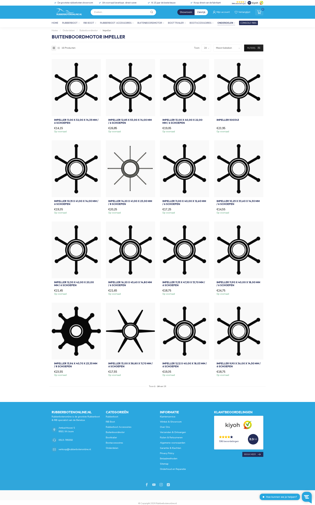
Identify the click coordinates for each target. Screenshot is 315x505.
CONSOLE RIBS (248, 22)
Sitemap (164, 463)
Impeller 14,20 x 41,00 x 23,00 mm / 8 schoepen (130, 203)
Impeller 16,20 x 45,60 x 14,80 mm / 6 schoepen (130, 284)
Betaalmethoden (168, 458)
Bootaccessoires (200, 22)
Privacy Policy (167, 453)
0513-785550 (66, 440)
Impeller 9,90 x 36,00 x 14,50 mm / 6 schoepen (239, 365)
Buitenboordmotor (149, 22)
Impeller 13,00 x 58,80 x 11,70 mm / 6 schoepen (130, 365)
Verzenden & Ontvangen (173, 432)
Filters (251, 48)
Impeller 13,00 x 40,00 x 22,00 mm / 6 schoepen (182, 121)
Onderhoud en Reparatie (173, 469)
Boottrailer (176, 22)
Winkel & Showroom (171, 421)
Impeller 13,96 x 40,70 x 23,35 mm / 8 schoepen (75, 365)
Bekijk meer (250, 454)
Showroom (186, 12)
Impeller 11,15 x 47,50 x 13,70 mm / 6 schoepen (183, 284)
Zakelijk (201, 12)
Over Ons (165, 427)
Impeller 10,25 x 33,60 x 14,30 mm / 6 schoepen (238, 203)
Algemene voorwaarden (172, 442)
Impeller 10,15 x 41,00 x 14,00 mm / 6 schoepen (76, 203)
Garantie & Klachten (170, 448)
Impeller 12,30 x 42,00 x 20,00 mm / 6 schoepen (74, 284)
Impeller (107, 30)
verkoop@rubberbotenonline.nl (75, 449)
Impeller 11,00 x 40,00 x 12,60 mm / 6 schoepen (184, 203)
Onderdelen (225, 22)
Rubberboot (70, 22)
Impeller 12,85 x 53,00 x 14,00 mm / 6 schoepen (130, 121)
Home (55, 22)
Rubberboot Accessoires (116, 22)
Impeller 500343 (228, 119)
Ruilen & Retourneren (171, 437)
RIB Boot (89, 22)
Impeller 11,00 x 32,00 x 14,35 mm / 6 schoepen (76, 121)
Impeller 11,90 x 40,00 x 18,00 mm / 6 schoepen (238, 284)
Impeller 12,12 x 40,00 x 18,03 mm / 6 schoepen (184, 365)
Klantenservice (167, 416)
